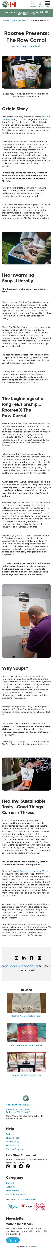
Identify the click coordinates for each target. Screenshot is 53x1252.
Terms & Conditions (15, 1149)
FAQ (8, 1134)
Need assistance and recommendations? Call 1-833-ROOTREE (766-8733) (26, 13)
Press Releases (13, 1190)
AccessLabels (28, 1199)
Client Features (19, 20)
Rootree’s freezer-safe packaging (26, 871)
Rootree (34, 1246)
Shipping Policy (13, 1138)
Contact (10, 1183)
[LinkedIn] (23, 958)
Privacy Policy (12, 1145)
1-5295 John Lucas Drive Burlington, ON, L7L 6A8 (17, 1111)
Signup (13, 1240)
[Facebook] (31, 958)
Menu (47, 6)
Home (6, 20)
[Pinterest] (39, 958)
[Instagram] (16, 958)
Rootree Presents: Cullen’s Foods (26, 1016)
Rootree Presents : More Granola (26, 1045)
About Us (10, 1187)
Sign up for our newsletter (20, 966)
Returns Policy (12, 1141)
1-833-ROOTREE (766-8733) (19, 1104)
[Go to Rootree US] (13, 4)
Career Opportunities (16, 1194)
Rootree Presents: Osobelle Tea (26, 1075)
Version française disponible (25, 46)
